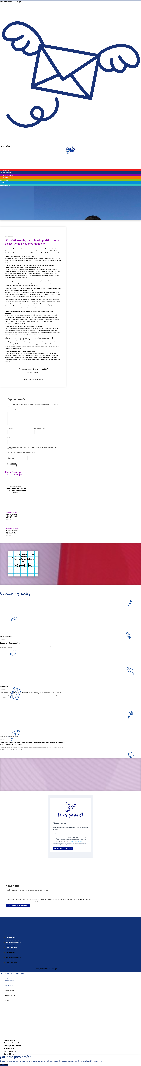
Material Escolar (4, 686)
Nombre (11, 428)
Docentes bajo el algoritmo (10, 643)
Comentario (12, 410)
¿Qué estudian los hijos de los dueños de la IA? (12, 516)
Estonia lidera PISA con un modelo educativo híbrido (12, 532)
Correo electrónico (40, 428)
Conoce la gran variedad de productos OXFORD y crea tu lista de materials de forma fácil (23, 558)
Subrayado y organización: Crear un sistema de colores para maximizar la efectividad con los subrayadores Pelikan (32, 743)
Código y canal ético (10, 978)
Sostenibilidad (10, 950)
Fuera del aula (10, 945)
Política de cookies (9, 980)
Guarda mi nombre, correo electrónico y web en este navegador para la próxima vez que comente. (33, 448)
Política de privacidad (85, 899)
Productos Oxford (13, 736)
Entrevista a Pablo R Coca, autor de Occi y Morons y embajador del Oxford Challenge (32, 693)
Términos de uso (9, 985)
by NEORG (7, 988)
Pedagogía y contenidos (11, 233)
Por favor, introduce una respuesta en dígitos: (22, 452)
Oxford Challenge (11, 947)
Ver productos (23, 566)
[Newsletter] (71, 142)
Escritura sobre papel (13, 940)
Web (9, 438)
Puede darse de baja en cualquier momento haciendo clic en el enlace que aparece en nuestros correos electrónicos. (30, 901)
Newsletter (5, 147)
